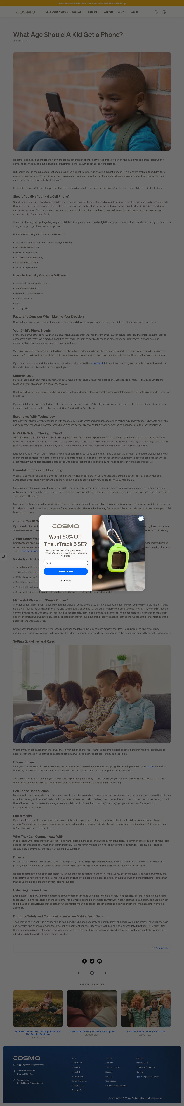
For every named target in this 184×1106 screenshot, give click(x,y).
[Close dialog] (141, 518)
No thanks (66, 580)
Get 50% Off (65, 571)
